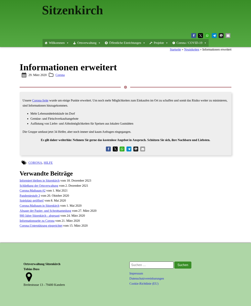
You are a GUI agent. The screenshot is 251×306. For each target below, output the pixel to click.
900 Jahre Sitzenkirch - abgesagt (40, 215)
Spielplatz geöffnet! (32, 200)
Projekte (159, 42)
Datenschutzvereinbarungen (146, 278)
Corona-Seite (40, 100)
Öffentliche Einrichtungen (125, 42)
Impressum (136, 273)
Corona (60, 75)
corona (35, 162)
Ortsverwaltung (86, 42)
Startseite (175, 49)
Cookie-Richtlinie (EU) (143, 283)
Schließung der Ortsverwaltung (39, 185)
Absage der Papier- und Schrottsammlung (45, 210)
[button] (193, 35)
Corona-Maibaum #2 (32, 190)
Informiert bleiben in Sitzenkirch (40, 180)
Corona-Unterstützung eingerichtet (41, 225)
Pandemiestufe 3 (30, 195)
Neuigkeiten (191, 49)
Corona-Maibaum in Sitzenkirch (39, 205)
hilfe (48, 162)
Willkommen (57, 42)
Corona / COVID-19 (189, 42)
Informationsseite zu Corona (37, 220)
